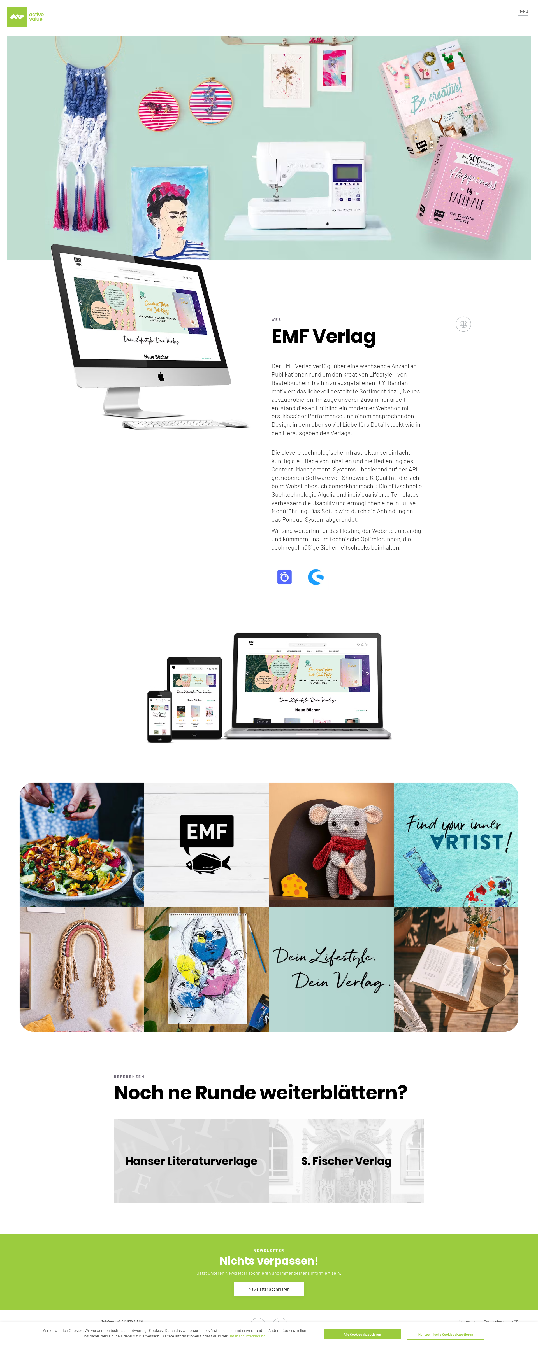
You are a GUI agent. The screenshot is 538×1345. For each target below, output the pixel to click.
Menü (523, 11)
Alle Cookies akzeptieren (362, 1334)
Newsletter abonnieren (269, 1289)
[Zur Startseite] (25, 17)
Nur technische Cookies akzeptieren (445, 1334)
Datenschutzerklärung (246, 1336)
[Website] (463, 329)
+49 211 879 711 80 (129, 1322)
